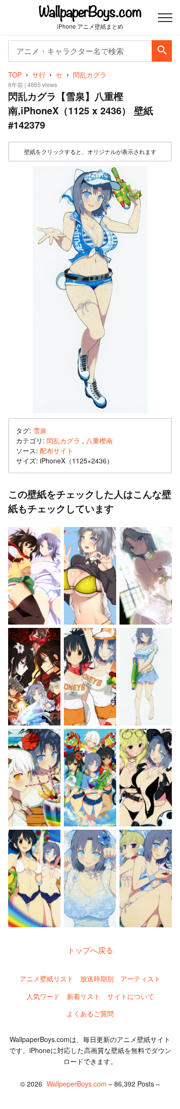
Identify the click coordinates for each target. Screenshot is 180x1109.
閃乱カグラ (63, 440)
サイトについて (130, 996)
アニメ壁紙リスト (46, 978)
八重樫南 (99, 440)
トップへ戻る (90, 949)
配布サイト (56, 450)
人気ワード (43, 996)
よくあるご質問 (90, 1013)
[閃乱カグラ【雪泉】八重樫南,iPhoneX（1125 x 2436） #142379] (90, 290)
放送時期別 (97, 978)
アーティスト (140, 978)
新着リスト (83, 996)
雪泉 (40, 430)
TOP (15, 74)
